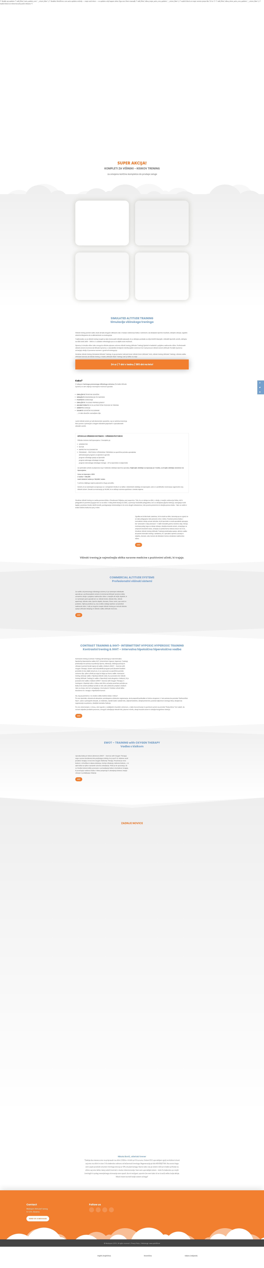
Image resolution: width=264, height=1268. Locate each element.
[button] (260, 382)
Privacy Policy (135, 1243)
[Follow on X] (98, 1209)
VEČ (138, 545)
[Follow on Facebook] (91, 1209)
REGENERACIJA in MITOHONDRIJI (92, 996)
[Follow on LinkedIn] (104, 1209)
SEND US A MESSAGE (38, 1219)
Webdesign (144, 1243)
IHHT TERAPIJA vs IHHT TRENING (92, 1089)
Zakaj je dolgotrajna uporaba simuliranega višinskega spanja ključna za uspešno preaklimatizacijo (126, 903)
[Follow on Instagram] (111, 1209)
